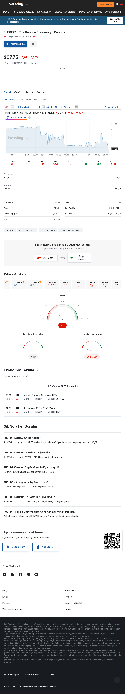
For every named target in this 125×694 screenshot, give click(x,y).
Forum (41, 92)
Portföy (6, 603)
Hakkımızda (71, 590)
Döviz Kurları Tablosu (90, 12)
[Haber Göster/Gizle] (76, 107)
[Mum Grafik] (6, 107)
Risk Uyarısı (49, 674)
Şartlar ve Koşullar (12, 674)
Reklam (68, 596)
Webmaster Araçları (12, 609)
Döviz (6, 12)
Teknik (29, 92)
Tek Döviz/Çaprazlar (23, 12)
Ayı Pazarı (48, 258)
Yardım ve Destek (74, 603)
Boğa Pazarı (81, 258)
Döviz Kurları (44, 12)
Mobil (5, 596)
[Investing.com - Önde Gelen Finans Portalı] (18, 4)
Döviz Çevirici (40, 100)
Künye (68, 609)
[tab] (19, 284)
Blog (4, 590)
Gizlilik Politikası (32, 674)
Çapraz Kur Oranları (65, 12)
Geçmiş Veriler (24, 100)
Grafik (18, 92)
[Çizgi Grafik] (12, 107)
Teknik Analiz (13, 274)
